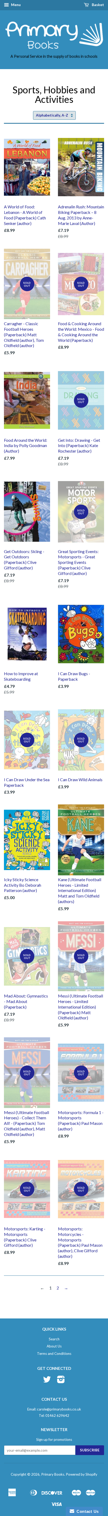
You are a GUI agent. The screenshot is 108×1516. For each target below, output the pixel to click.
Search (54, 1339)
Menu (15, 4)
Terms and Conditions (54, 1353)
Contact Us (86, 1511)
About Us (54, 1346)
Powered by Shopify (81, 1474)
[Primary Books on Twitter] (47, 1381)
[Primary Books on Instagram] (61, 1381)
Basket (97, 4)
